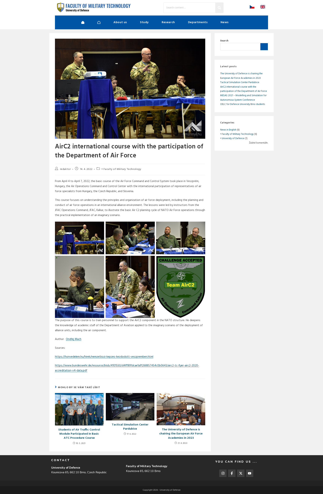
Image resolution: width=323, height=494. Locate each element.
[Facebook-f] (232, 473)
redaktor (65, 169)
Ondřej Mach (73, 339)
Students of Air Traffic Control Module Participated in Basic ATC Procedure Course (79, 434)
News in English (228, 130)
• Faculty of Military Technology (121, 169)
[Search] (220, 7)
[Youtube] (249, 473)
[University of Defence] (89, 22)
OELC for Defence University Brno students (242, 104)
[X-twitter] (240, 473)
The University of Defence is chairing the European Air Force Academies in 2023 (181, 434)
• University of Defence (232, 138)
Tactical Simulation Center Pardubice (130, 427)
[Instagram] (223, 473)
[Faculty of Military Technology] (105, 22)
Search (224, 41)
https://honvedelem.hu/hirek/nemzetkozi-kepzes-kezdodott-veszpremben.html (104, 357)
